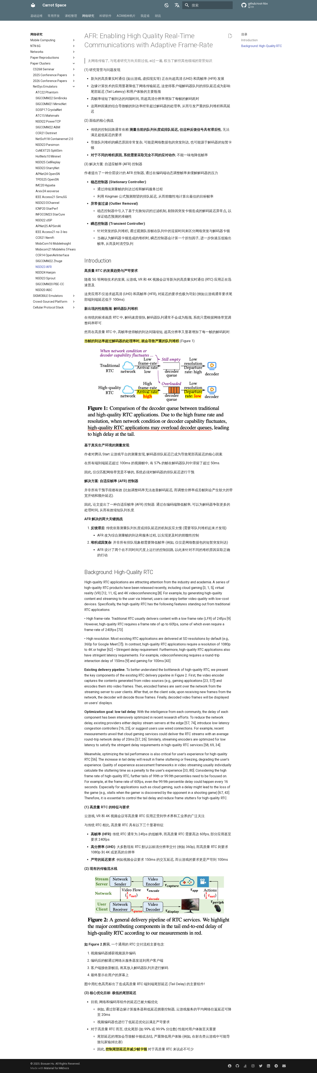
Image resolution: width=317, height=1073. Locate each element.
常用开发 (54, 15)
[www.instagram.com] (253, 1065)
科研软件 (105, 15)
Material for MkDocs (56, 1068)
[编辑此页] (230, 36)
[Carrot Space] (33, 5)
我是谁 (145, 15)
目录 (244, 34)
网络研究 (88, 15)
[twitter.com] (260, 1065)
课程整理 (71, 15)
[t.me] (276, 1065)
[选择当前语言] (177, 5)
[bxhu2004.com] (229, 1065)
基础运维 (36, 15)
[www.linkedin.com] (268, 1065)
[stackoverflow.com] (245, 1065)
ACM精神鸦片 (126, 15)
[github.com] (237, 1065)
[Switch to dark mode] (166, 5)
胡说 (158, 15)
